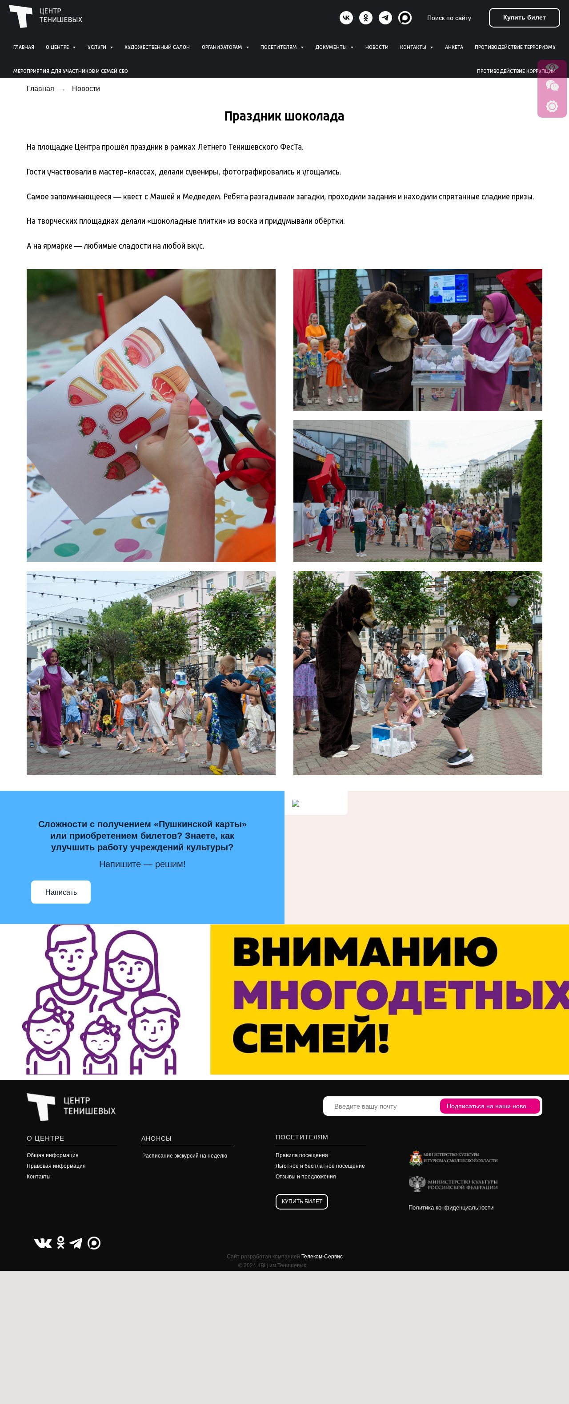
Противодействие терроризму (515, 47)
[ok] (366, 17)
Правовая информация (56, 1166)
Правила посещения (302, 1155)
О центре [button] (58, 47)
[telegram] (385, 17)
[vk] (346, 17)
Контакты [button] (414, 47)
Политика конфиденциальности (451, 1207)
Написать (61, 892)
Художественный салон (157, 47)
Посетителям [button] (279, 47)
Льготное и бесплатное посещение (320, 1166)
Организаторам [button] (223, 47)
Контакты (39, 1177)
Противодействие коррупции (516, 71)
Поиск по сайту (449, 17)
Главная (23, 47)
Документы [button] (331, 47)
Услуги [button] (98, 47)
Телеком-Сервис (322, 1256)
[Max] (405, 17)
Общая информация (53, 1155)
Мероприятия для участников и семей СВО (70, 71)
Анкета (454, 47)
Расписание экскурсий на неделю (184, 1156)
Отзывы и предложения (306, 1177)
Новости (377, 47)
